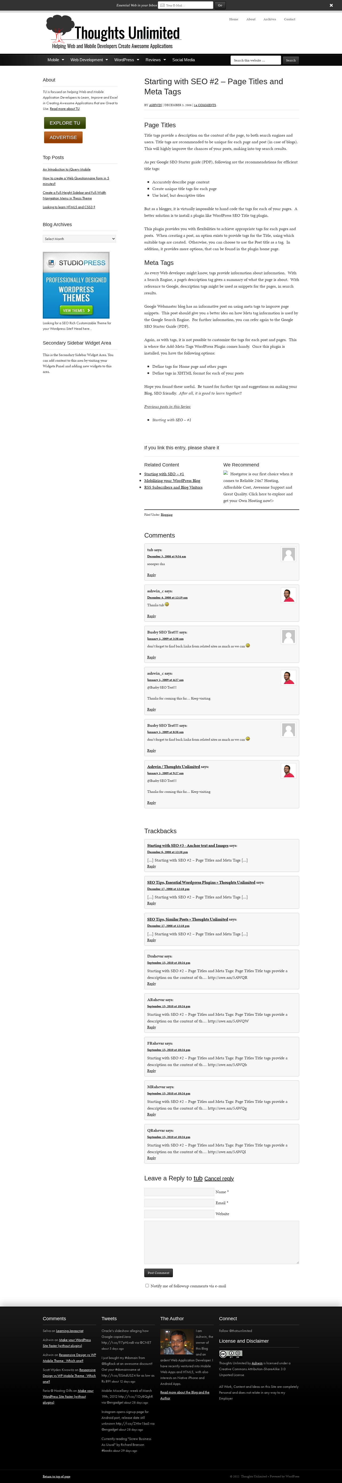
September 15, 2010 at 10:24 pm (168, 962)
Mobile (51, 60)
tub (198, 1178)
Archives (269, 19)
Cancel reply (219, 1178)
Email (221, 1203)
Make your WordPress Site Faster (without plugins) (68, 1396)
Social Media (183, 59)
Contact (289, 19)
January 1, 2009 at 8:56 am (165, 732)
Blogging (167, 514)
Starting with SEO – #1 (164, 474)
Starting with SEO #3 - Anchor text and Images (187, 845)
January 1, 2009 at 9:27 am (165, 773)
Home (233, 19)
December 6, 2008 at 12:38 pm (167, 852)
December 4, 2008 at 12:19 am (167, 597)
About (250, 19)
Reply (151, 574)
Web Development (84, 60)
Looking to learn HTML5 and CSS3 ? (69, 206)
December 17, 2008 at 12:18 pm (168, 889)
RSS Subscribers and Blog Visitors (173, 487)
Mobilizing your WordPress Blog (172, 480)
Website (222, 1214)
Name (221, 1192)
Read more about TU (65, 108)
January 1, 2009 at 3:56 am (165, 638)
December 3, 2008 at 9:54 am (166, 556)
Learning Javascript (69, 1330)
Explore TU (65, 123)
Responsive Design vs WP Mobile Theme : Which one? (69, 1375)
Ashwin (155, 105)
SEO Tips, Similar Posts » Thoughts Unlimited (187, 919)
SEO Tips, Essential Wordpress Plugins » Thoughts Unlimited (201, 882)
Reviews (151, 60)
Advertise (63, 137)
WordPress (122, 60)
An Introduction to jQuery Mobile (67, 169)
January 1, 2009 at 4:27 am (165, 680)
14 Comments (205, 105)
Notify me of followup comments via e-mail (188, 1286)
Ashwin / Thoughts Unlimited (173, 766)
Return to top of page (56, 1476)
